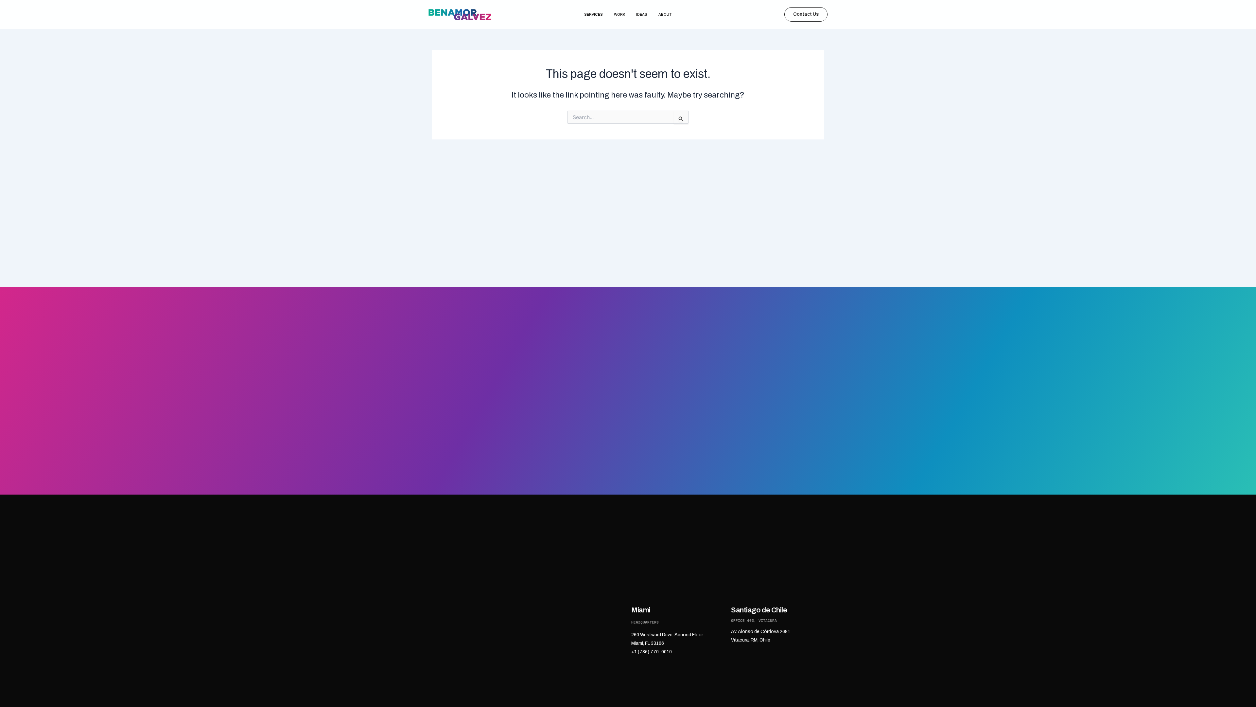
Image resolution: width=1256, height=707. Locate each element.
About (665, 14)
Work (619, 14)
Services (593, 14)
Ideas (641, 14)
